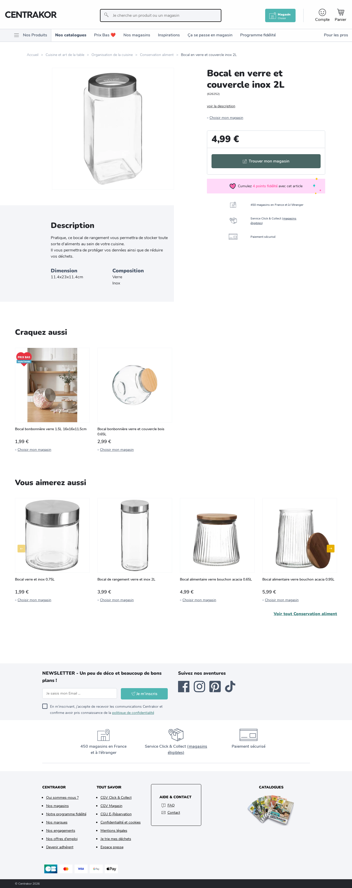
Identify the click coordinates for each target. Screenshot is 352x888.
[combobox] (160, 15)
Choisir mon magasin (226, 117)
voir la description (221, 106)
